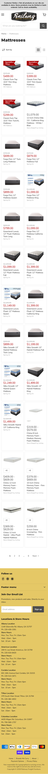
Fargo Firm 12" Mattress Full (33, 160)
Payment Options (17, 761)
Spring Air (6, 164)
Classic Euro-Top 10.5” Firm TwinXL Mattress (11, 120)
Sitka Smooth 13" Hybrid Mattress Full (35, 348)
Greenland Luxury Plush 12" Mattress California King (35, 311)
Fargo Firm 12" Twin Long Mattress (12, 160)
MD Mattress (7, 87)
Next (35, 556)
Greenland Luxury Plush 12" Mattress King (35, 272)
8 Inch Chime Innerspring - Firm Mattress (34, 532)
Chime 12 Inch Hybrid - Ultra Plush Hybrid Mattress (11, 535)
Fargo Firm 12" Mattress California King (35, 234)
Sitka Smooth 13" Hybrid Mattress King (34, 388)
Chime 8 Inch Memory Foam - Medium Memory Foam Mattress (34, 437)
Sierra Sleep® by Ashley (35, 128)
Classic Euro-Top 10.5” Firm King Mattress (10, 82)
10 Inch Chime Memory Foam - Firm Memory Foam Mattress (36, 487)
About (34, 758)
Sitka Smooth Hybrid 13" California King (12, 426)
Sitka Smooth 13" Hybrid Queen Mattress (10, 388)
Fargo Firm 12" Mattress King (33, 196)
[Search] (43, 26)
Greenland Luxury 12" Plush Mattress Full (11, 272)
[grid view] (38, 50)
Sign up (38, 609)
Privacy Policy (32, 761)
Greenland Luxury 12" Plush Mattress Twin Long (11, 234)
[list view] (44, 50)
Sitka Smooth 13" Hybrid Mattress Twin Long (10, 350)
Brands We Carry (22, 758)
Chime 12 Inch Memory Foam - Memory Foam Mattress (10, 487)
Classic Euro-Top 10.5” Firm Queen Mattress (34, 82)
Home (3, 34)
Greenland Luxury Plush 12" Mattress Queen (11, 311)
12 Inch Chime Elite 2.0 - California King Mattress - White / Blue (35, 122)
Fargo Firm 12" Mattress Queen (10, 196)
